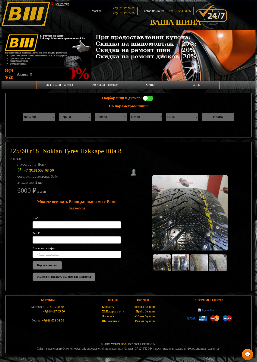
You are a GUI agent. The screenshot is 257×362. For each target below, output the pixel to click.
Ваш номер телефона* (45, 248)
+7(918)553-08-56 (180, 10)
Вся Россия (62, 3)
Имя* (36, 218)
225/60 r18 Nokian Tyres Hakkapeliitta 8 (65, 151)
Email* (36, 233)
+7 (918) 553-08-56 (39, 170)
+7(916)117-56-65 (124, 8)
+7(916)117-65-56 (124, 13)
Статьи (150, 84)
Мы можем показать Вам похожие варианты (64, 276)
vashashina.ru (119, 343)
